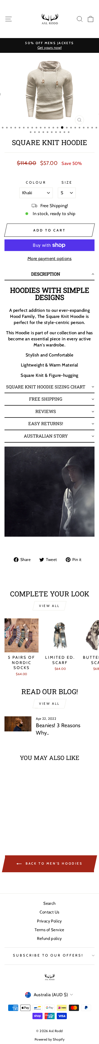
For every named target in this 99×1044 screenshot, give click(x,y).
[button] (49, 274)
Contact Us (49, 912)
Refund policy (49, 938)
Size (67, 182)
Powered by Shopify (49, 1039)
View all (49, 606)
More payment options (49, 258)
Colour (36, 182)
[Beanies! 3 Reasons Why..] (17, 724)
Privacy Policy (49, 921)
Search (49, 903)
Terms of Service (49, 929)
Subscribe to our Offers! (48, 955)
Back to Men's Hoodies (53, 863)
